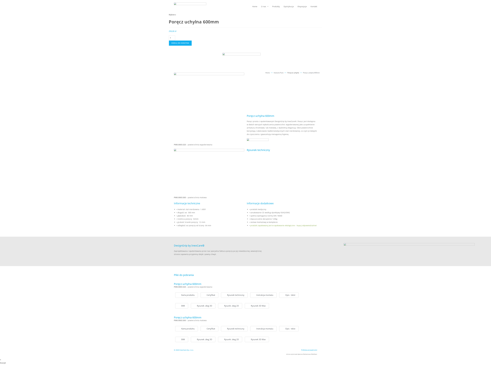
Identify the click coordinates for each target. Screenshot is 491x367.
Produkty (276, 6)
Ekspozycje (302, 6)
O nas (263, 6)
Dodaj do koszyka (180, 43)
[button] (209, 295)
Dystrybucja (289, 6)
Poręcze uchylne (293, 73)
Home (254, 6)
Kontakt (314, 6)
